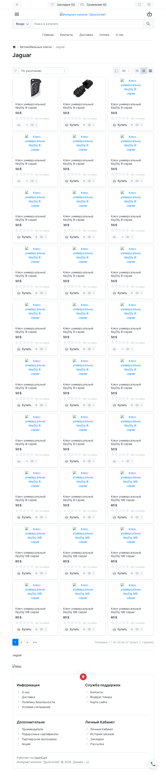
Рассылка (97, 744)
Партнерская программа (39, 739)
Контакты (66, 34)
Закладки (97, 739)
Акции (26, 744)
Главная (48, 34)
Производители (32, 729)
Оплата (104, 34)
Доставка (86, 34)
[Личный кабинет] (149, 4)
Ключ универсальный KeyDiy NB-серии (126, 498)
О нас (120, 34)
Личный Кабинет (101, 729)
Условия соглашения (36, 707)
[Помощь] (139, 4)
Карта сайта (98, 702)
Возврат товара (101, 697)
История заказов (102, 734)
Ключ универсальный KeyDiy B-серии (30, 106)
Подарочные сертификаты (40, 734)
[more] (36, 125)
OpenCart (40, 757)
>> (35, 642)
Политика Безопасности (38, 702)
